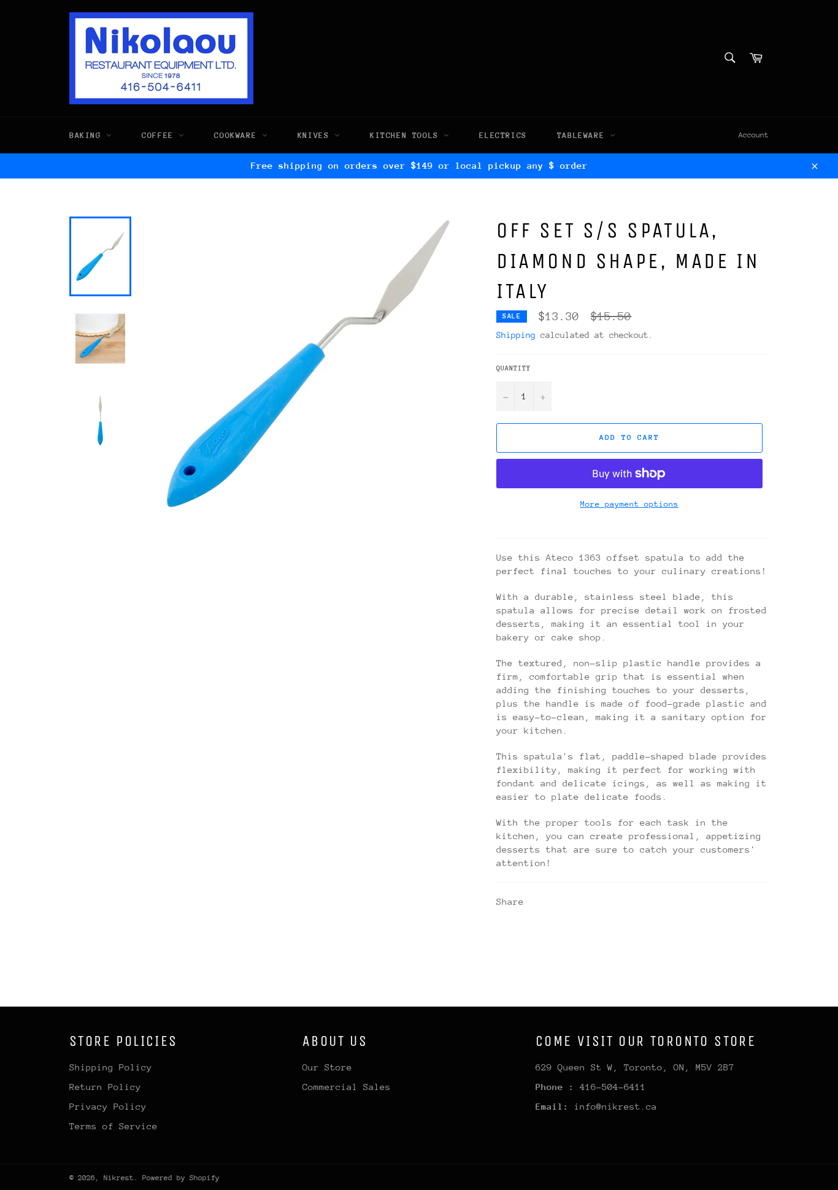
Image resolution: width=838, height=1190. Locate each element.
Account (754, 135)
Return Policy (105, 1086)
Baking (87, 135)
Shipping (516, 335)
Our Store (327, 1067)
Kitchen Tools (407, 135)
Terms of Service (113, 1126)
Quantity (513, 368)
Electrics (502, 135)
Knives (316, 135)
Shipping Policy (110, 1067)
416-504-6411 (613, 1086)
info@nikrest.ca (615, 1106)
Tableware (583, 135)
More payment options (629, 504)
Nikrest (119, 1177)
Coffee (160, 135)
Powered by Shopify (181, 1177)
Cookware (237, 135)
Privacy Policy (108, 1106)
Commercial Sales (346, 1086)
